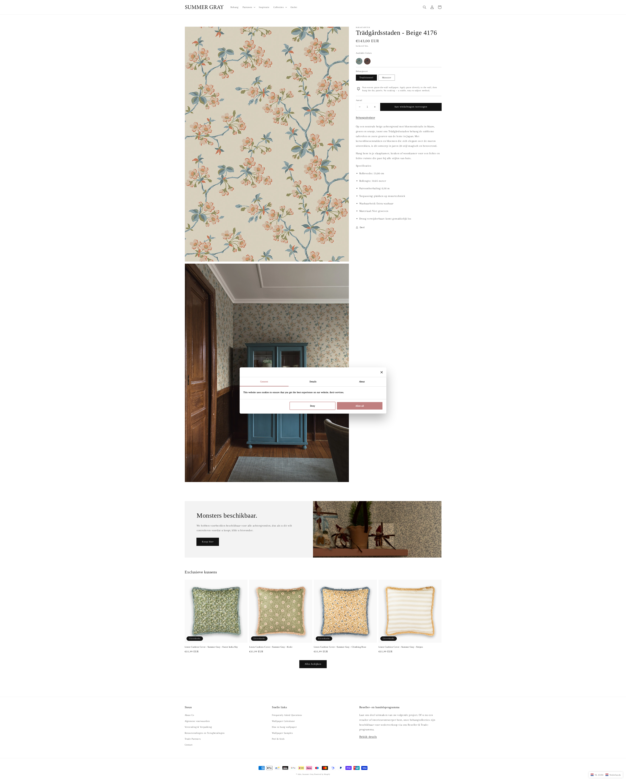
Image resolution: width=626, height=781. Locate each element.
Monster (386, 77)
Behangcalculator (365, 117)
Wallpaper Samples (282, 733)
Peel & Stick (278, 739)
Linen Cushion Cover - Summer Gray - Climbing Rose (340, 647)
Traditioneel (366, 77)
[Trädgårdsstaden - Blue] (359, 61)
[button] (424, 7)
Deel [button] (362, 227)
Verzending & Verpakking (198, 727)
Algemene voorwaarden (197, 721)
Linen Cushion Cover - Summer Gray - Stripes (401, 647)
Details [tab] (313, 381)
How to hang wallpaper (284, 727)
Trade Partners (193, 739)
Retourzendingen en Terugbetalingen (205, 733)
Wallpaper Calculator (283, 721)
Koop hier (208, 541)
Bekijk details (368, 736)
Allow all (360, 406)
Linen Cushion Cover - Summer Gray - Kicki (270, 647)
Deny (312, 406)
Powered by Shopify (322, 774)
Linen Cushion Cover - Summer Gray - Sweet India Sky (211, 647)
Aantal (359, 100)
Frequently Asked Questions (287, 715)
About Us (189, 715)
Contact (189, 744)
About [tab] (362, 381)
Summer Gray (308, 774)
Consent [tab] (264, 381)
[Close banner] (381, 372)
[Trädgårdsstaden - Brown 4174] (367, 61)
